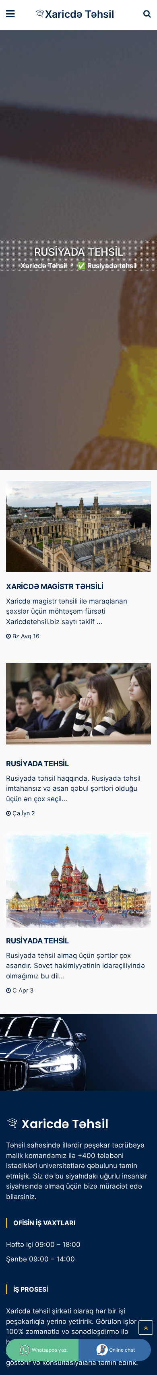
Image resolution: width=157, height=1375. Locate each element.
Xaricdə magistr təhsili (54, 586)
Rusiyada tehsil (37, 941)
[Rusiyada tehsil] (78, 881)
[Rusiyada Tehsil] (78, 703)
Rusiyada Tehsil (37, 763)
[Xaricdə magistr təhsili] (78, 526)
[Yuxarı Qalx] (145, 1327)
